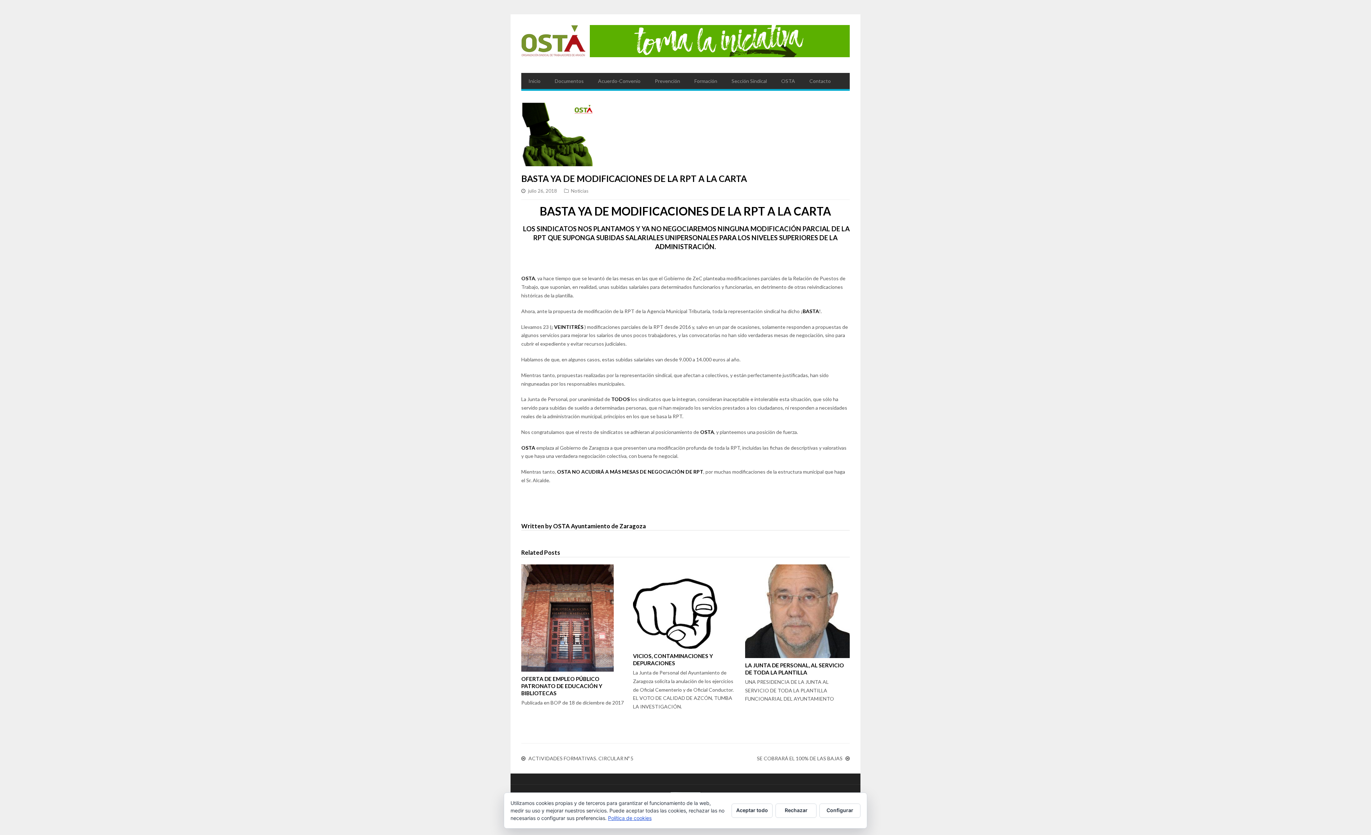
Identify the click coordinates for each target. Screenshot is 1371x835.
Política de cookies (630, 818)
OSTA (788, 81)
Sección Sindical (749, 81)
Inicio (534, 81)
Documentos (569, 81)
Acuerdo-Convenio (619, 81)
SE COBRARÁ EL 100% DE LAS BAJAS (800, 758)
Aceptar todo (752, 810)
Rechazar (796, 810)
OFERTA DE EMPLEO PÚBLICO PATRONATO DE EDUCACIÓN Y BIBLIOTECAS (561, 686)
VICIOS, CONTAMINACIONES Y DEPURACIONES (673, 659)
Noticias (579, 191)
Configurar (840, 810)
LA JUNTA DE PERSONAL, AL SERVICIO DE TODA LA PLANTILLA (794, 669)
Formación (705, 81)
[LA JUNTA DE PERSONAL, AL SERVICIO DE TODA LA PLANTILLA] (797, 611)
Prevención (667, 81)
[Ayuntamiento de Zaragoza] (553, 43)
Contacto (820, 81)
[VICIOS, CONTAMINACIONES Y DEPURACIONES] (685, 606)
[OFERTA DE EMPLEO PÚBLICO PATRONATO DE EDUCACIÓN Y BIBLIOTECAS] (573, 618)
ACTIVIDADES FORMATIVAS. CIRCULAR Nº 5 (580, 758)
